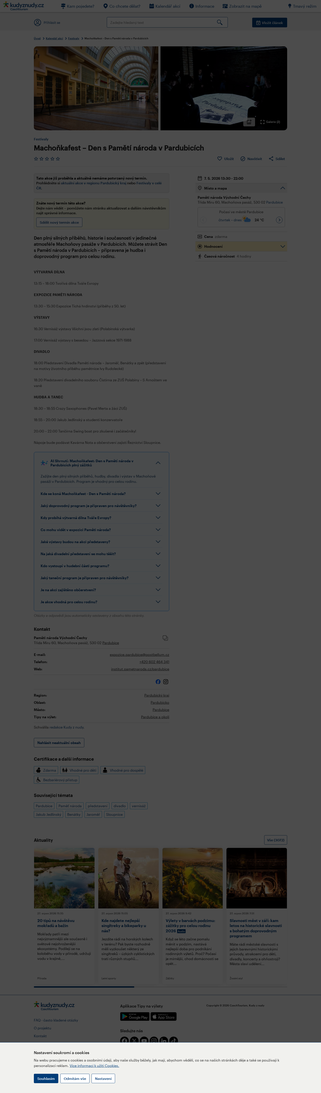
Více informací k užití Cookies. (94, 1065)
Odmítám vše (75, 1078)
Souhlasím (46, 1078)
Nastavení (103, 1078)
